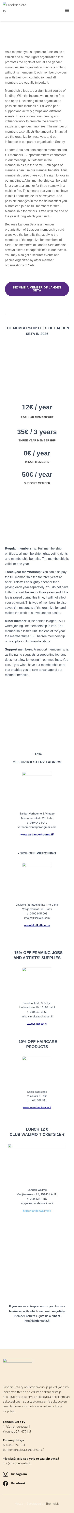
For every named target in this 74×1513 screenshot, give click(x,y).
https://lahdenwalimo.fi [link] (37, 1210)
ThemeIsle (53, 1503)
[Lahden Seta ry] (17, 10)
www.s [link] (27, 1107)
